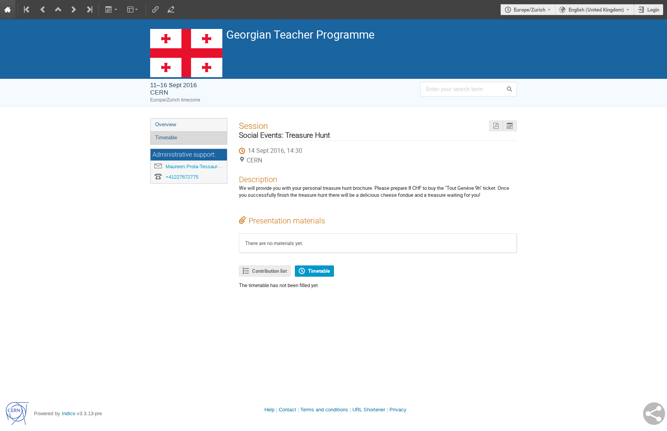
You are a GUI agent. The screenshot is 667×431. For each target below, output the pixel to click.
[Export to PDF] (496, 126)
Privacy (397, 409)
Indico (68, 413)
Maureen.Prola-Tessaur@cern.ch (202, 166)
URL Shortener (368, 409)
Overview (165, 124)
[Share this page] (654, 413)
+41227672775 (182, 177)
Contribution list (269, 270)
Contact (287, 409)
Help (269, 409)
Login (653, 9)
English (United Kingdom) (596, 9)
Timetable (166, 137)
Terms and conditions (324, 409)
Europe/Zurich (529, 9)
